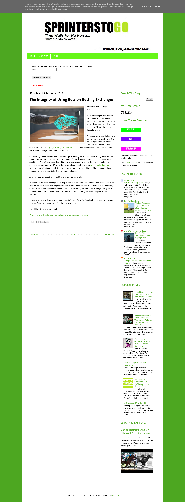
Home (72, 234)
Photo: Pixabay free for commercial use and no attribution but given (58, 215)
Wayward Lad (130, 258)
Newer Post (35, 234)
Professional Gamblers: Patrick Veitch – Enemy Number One (142, 342)
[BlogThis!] (39, 222)
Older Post (109, 234)
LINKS (55, 56)
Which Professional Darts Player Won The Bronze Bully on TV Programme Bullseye (143, 320)
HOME (32, 56)
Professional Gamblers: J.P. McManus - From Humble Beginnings (142, 382)
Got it (157, 7)
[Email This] (37, 222)
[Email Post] (32, 222)
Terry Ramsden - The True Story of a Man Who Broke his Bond (143, 294)
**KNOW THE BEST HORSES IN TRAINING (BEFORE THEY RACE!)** (62, 66)
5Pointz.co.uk (131, 162)
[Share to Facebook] (45, 222)
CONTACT (43, 56)
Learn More (145, 7)
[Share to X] (42, 222)
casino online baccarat (100, 165)
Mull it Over (129, 180)
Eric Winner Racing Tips (135, 231)
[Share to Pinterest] (47, 222)
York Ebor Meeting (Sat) (133, 183)
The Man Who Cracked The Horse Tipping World (142, 235)
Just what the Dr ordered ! (134, 403)
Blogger (115, 495)
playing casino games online (59, 147)
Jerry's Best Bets (131, 201)
